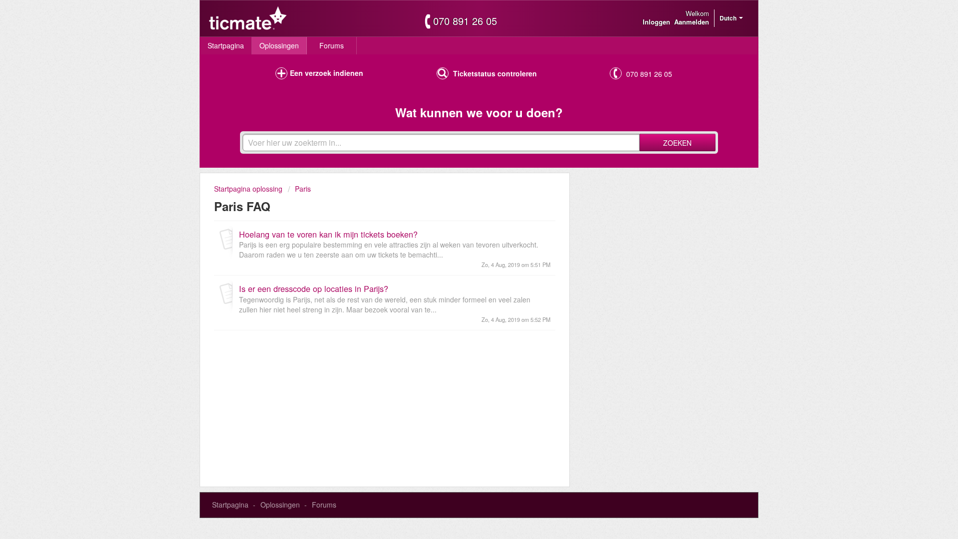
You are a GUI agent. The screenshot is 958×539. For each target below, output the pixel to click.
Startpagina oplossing (249, 189)
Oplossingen (279, 45)
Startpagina (226, 45)
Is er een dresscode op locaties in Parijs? (313, 288)
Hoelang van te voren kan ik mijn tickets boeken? (328, 234)
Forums (331, 45)
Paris (303, 189)
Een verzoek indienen (326, 73)
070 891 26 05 (465, 20)
